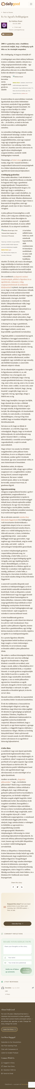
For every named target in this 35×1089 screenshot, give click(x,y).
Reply (8, 994)
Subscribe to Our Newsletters (11, 1042)
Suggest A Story (9, 1063)
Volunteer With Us (9, 1070)
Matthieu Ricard (16, 21)
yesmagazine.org (19, 30)
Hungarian (8, 34)
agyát (6, 249)
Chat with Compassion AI (9, 1049)
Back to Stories (8, 12)
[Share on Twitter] (17, 887)
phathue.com (24, 93)
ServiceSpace (25, 1084)
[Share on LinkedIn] (22, 887)
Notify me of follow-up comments (12, 970)
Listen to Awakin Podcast (9, 1053)
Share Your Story (9, 1066)
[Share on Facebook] (13, 887)
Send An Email (8, 1073)
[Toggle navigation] (31, 4)
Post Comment (26, 970)
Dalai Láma (16, 160)
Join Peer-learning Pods (9, 1046)
